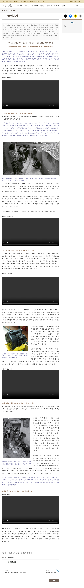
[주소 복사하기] (80, 16)
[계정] (81, 5)
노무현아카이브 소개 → (75, 1)
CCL (3, 561)
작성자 (4, 553)
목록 (54, 580)
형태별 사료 (65, 6)
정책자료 (49, 6)
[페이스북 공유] (70, 16)
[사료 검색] (73, 5)
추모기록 (56, 6)
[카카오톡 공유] (75, 16)
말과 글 (27, 6)
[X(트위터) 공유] (65, 16)
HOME (6, 10)
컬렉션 (42, 6)
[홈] (77, 5)
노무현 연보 (19, 6)
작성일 (4, 557)
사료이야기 (35, 6)
